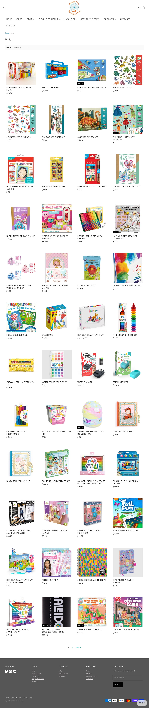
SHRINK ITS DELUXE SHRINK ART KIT (126, 482)
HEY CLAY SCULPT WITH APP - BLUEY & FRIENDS (20, 581)
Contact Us (62, 676)
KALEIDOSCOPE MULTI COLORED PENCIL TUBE (53, 630)
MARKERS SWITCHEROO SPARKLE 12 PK (17, 630)
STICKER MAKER (120, 382)
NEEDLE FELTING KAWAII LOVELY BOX (89, 532)
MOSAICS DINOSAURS (87, 137)
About (19, 19)
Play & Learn (69, 19)
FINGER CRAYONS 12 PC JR (125, 335)
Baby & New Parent (90, 19)
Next (78, 648)
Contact (10, 25)
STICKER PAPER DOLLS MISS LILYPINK (55, 286)
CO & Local (109, 19)
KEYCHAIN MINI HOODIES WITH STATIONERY (18, 286)
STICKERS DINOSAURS (123, 88)
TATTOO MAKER (84, 382)
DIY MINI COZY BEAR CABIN (126, 629)
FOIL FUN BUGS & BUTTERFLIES (127, 531)
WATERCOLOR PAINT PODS (54, 382)
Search (7, 698)
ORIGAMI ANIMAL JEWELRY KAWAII (54, 532)
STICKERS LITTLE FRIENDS (18, 137)
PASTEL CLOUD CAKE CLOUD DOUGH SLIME (91, 433)
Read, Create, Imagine (48, 19)
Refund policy (28, 698)
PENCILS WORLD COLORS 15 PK (92, 187)
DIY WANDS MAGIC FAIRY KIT (126, 187)
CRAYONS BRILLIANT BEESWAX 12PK (20, 383)
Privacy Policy (63, 673)
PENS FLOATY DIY (50, 580)
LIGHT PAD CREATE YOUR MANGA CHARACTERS (18, 532)
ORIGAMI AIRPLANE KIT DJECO (91, 88)
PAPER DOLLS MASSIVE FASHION (124, 138)
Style (30, 19)
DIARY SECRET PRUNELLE (18, 481)
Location (88, 673)
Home (9, 19)
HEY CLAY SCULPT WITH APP (90, 335)
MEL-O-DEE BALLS (50, 88)
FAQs (60, 671)
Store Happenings (91, 676)
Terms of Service (16, 698)
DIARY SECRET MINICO (123, 432)
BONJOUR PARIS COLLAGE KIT (56, 481)
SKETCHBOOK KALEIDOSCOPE (91, 580)
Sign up (117, 685)
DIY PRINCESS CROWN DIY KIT (20, 236)
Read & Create (36, 673)
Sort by (9, 48)
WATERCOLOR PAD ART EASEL (127, 285)
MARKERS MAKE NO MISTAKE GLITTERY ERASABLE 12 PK (91, 482)
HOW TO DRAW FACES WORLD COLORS (20, 188)
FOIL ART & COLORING (16, 335)
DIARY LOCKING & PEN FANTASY (123, 581)
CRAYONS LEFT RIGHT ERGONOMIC (16, 433)
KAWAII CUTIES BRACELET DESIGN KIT (125, 237)
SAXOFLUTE (47, 335)
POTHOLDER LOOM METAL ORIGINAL (90, 237)
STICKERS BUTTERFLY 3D (53, 187)
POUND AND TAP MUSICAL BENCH (18, 89)
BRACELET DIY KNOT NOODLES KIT (56, 433)
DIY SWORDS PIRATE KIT (53, 137)
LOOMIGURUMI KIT (86, 285)
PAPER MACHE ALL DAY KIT (90, 629)
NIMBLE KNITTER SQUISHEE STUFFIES (55, 237)
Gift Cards (124, 19)
